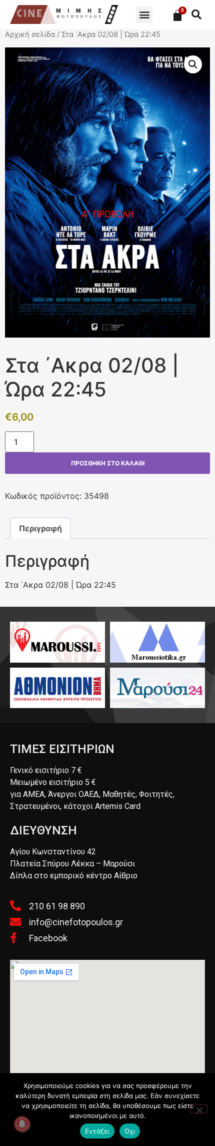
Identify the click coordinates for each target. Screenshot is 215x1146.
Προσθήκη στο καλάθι (107, 463)
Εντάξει (97, 1131)
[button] (144, 14)
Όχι (130, 1131)
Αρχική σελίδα (30, 34)
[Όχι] (199, 1109)
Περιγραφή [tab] (40, 528)
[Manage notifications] (22, 1124)
